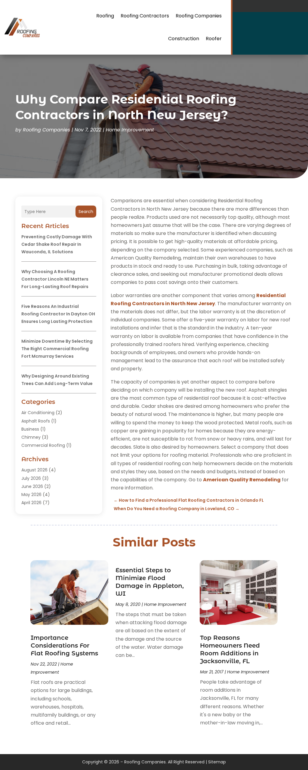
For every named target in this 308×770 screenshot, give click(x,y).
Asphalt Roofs (35, 421)
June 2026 (32, 486)
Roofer (214, 38)
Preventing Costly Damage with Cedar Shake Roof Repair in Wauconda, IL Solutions (56, 244)
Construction (183, 38)
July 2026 (31, 478)
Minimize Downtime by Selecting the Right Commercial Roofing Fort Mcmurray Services (57, 348)
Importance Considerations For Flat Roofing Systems (64, 645)
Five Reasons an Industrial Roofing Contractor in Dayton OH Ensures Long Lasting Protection (58, 313)
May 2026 (31, 495)
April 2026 (31, 503)
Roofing (105, 15)
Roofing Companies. (145, 762)
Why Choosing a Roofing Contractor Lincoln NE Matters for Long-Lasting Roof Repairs (54, 279)
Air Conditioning (37, 413)
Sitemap (217, 762)
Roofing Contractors (145, 15)
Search (86, 212)
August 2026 (34, 470)
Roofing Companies (199, 15)
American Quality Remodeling (242, 479)
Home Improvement (130, 129)
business (30, 429)
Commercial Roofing (43, 445)
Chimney (31, 437)
